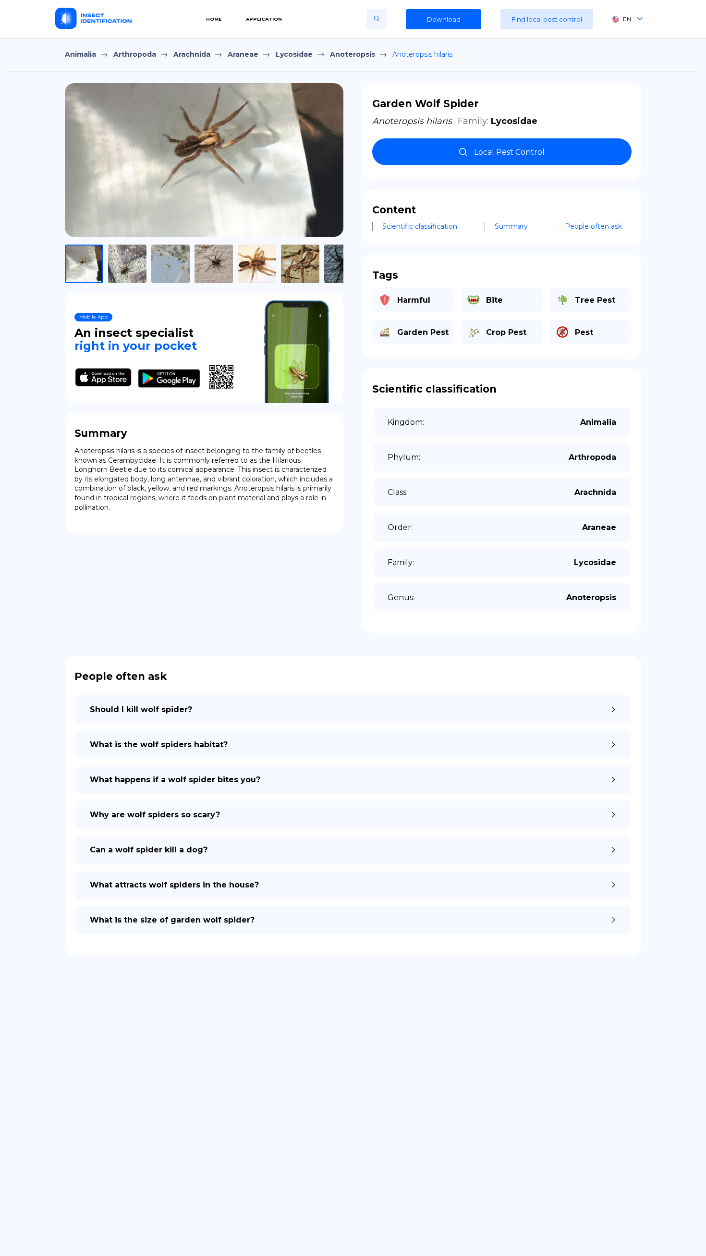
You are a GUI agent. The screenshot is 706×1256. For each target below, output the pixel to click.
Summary (511, 226)
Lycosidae (294, 54)
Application (264, 19)
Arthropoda (134, 54)
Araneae (243, 54)
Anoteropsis (352, 54)
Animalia (80, 54)
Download (444, 19)
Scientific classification (419, 226)
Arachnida (191, 54)
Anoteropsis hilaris (422, 54)
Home (214, 19)
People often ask (593, 226)
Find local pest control (546, 19)
